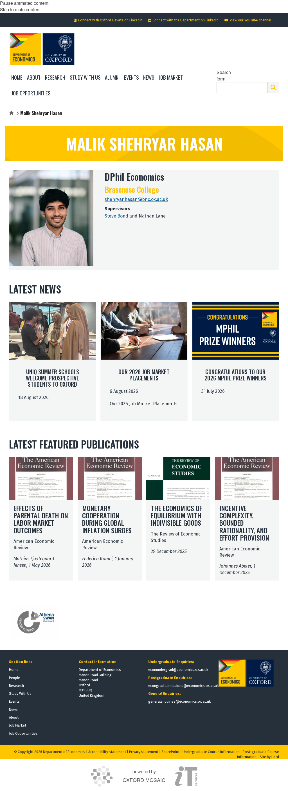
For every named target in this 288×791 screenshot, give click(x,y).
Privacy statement (143, 752)
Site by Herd (269, 757)
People (14, 678)
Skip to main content (20, 9)
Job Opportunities (23, 733)
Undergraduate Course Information (211, 752)
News (13, 709)
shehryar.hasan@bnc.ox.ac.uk (136, 199)
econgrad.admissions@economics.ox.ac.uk (183, 686)
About (14, 717)
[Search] (273, 87)
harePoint (171, 752)
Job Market (17, 725)
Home (14, 669)
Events (14, 701)
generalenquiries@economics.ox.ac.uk (179, 701)
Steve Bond (116, 216)
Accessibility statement (107, 752)
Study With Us (20, 693)
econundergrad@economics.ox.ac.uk (178, 669)
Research (16, 686)
